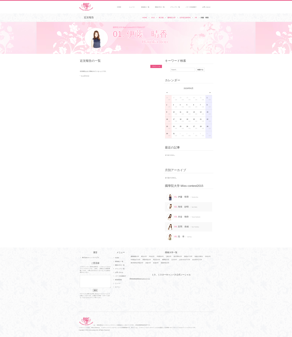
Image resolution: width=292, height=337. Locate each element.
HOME (119, 7)
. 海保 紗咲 (185, 207)
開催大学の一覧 (160, 7)
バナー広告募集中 (191, 7)
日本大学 (208, 256)
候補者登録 (118, 280)
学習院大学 (160, 256)
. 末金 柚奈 (187, 216)
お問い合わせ (206, 7)
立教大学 (168, 256)
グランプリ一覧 (175, 7)
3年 (196, 17)
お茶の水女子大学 (184, 259)
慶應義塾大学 (135, 256)
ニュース (132, 7)
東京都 (161, 17)
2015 (153, 17)
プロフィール (156, 66)
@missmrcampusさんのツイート (140, 278)
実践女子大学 (188, 256)
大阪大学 (148, 263)
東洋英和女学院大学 (137, 263)
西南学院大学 (165, 263)
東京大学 (144, 256)
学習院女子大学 (135, 259)
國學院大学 (172, 17)
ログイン (117, 287)
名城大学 (156, 263)
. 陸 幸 (183, 236)
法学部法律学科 (185, 17)
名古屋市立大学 (197, 259)
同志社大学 (156, 259)
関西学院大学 (147, 259)
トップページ (85, 75)
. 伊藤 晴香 (186, 197)
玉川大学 (174, 259)
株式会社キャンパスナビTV (90, 257)
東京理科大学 (178, 256)
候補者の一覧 (145, 7)
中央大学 (151, 256)
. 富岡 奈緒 (186, 226)
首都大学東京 (199, 256)
